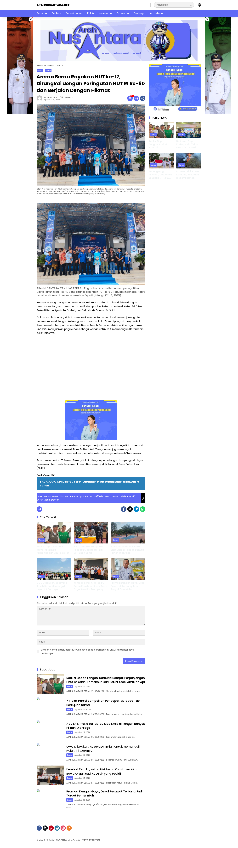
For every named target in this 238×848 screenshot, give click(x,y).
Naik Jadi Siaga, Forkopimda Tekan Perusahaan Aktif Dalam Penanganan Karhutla (188, 144)
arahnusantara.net (53, 5)
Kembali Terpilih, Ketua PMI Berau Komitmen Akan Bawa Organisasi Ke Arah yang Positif (90, 586)
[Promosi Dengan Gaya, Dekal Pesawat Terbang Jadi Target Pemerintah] (128, 569)
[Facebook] (123, 509)
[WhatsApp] (142, 509)
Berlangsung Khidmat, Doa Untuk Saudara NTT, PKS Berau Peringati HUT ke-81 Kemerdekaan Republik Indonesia (160, 175)
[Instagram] (63, 828)
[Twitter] (130, 509)
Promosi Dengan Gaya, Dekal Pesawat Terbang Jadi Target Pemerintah (128, 586)
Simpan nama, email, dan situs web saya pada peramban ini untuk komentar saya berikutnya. (87, 651)
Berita (48, 70)
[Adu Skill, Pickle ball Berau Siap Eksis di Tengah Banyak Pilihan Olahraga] (128, 532)
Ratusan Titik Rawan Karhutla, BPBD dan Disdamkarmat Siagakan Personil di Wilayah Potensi (188, 175)
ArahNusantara (51, 97)
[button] (191, 4)
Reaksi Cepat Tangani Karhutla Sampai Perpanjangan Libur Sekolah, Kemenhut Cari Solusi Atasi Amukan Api (53, 550)
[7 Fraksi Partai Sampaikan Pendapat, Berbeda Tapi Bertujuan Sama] (91, 532)
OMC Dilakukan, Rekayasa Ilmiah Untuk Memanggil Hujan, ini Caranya (52, 586)
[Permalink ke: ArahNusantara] (40, 98)
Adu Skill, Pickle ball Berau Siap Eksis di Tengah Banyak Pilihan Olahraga (127, 549)
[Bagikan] (142, 98)
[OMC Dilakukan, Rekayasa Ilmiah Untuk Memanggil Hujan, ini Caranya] (54, 569)
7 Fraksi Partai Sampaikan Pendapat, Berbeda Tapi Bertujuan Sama (89, 549)
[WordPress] (57, 828)
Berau (40, 70)
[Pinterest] (51, 828)
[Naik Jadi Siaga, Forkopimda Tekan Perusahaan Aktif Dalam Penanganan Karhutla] (188, 130)
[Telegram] (136, 509)
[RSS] (69, 828)
